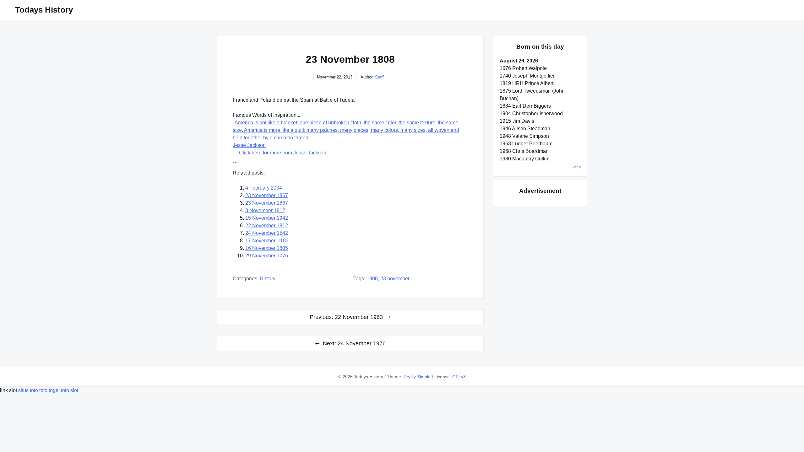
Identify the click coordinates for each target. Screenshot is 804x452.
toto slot (69, 390)
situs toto (28, 390)
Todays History (44, 9)
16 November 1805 (266, 248)
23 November (395, 278)
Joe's (577, 167)
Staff (379, 77)
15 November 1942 (266, 218)
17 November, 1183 (267, 240)
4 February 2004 (263, 188)
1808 (372, 278)
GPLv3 (459, 376)
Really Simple (417, 376)
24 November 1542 (266, 233)
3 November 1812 (265, 210)
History (267, 278)
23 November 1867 (266, 195)
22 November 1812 (266, 225)
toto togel (49, 390)
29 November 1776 (266, 255)
